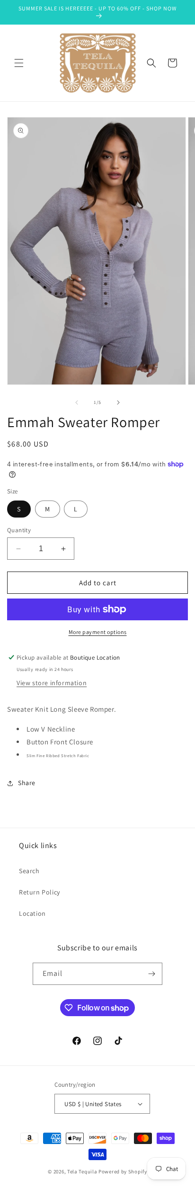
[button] (19, 63)
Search (29, 871)
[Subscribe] (151, 974)
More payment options (98, 631)
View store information (52, 683)
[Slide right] (118, 402)
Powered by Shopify (122, 1171)
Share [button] (26, 782)
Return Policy (39, 892)
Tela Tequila (82, 1171)
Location (32, 913)
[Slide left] (76, 402)
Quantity (19, 530)
